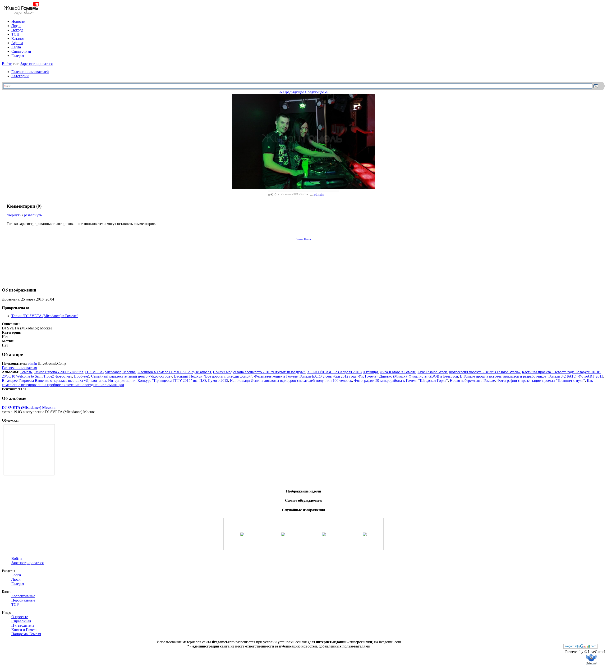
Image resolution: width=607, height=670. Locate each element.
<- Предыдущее (291, 92)
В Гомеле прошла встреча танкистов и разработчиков (503, 376)
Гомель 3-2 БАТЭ (562, 376)
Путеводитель (22, 625)
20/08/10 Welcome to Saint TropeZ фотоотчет (37, 376)
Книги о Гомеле (24, 630)
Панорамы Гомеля (26, 634)
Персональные (23, 600)
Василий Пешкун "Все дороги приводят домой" (213, 376)
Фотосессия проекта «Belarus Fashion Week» (484, 372)
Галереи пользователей (30, 72)
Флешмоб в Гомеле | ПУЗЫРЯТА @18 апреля (174, 372)
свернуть (14, 215)
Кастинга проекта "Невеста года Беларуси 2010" (561, 372)
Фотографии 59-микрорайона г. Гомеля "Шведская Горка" (401, 380)
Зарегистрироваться (36, 64)
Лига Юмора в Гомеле (398, 372)
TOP (15, 604)
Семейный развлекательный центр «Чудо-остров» (131, 376)
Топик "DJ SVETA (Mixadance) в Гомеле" (44, 316)
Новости (18, 21)
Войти (7, 64)
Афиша (17, 43)
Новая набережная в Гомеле (472, 380)
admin (318, 194)
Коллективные (23, 596)
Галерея (17, 56)
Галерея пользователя (19, 368)
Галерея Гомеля (303, 239)
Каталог (17, 38)
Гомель (26, 372)
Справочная (21, 51)
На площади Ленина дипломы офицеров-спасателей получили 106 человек (291, 380)
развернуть (33, 215)
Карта (16, 47)
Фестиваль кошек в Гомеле (276, 376)
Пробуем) (81, 376)
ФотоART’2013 (590, 376)
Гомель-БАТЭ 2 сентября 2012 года (327, 376)
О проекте (19, 617)
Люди (16, 26)
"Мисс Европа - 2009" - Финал (58, 372)
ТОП (15, 34)
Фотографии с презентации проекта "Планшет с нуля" (541, 380)
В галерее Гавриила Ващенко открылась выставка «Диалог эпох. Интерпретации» (69, 380)
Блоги (16, 575)
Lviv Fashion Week (432, 372)
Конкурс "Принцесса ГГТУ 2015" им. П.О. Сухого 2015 (183, 380)
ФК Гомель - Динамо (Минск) (382, 376)
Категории (20, 76)
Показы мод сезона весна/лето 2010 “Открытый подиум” (259, 372)
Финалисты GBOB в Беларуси (433, 376)
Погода (17, 30)
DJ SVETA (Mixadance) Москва (110, 372)
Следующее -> (316, 92)
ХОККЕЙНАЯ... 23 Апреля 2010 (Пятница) (342, 372)
